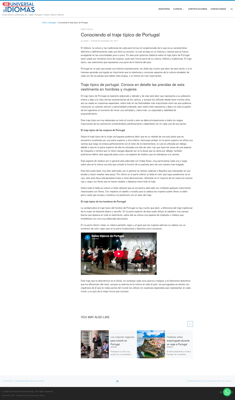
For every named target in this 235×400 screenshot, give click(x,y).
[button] (227, 392)
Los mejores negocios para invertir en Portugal (122, 340)
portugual (52, 22)
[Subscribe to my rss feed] (221, 392)
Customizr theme (37, 395)
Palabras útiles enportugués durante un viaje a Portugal (178, 340)
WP (13, 395)
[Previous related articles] (184, 324)
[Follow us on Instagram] (232, 392)
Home (44, 22)
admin (86, 41)
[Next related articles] (190, 324)
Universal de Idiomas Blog (21, 391)
